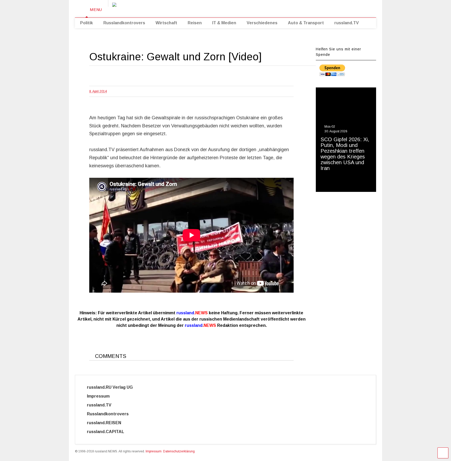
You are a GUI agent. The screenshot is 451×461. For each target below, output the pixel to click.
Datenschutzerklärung (179, 451)
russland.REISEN (107, 423)
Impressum (103, 396)
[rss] (326, 8)
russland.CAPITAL (108, 431)
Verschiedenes (262, 23)
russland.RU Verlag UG (110, 387)
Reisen (195, 23)
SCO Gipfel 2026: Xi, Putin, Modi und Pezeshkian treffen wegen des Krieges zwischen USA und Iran (345, 154)
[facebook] (342, 8)
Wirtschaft (166, 23)
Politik (86, 23)
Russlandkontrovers (124, 23)
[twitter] (318, 8)
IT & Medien (224, 23)
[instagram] (334, 8)
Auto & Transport (306, 23)
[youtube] (310, 8)
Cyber (146, 431)
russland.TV (346, 23)
